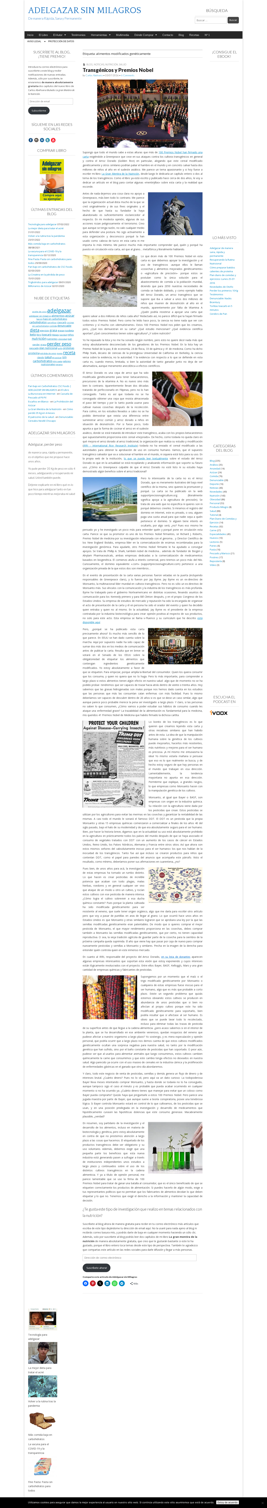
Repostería (216, 561)
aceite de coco (39, 311)
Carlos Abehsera (94, 75)
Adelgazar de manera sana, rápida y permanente (221, 252)
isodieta (69, 330)
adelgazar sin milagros (40, 316)
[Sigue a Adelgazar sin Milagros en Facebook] (30, 139)
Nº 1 (207, 35)
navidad (63, 334)
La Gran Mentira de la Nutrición (120, 173)
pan (70, 338)
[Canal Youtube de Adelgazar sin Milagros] (53, 139)
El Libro (43, 35)
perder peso (59, 344)
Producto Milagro (219, 507)
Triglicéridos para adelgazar (43, 282)
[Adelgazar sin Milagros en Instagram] (36, 139)
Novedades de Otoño (221, 286)
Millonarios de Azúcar (40, 286)
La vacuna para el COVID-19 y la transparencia (38, 1448)
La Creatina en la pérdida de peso (46, 274)
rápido (40, 357)
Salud (122, 64)
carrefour (52, 322)
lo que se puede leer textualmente (146, 458)
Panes (213, 545)
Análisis (214, 464)
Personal (215, 503)
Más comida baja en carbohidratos (46, 243)
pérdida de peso (48, 353)
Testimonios (78, 35)
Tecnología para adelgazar (42, 224)
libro (39, 334)
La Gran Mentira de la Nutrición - (45, 409)
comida (53, 326)
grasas (61, 330)
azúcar (69, 316)
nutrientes (52, 338)
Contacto (167, 35)
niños (71, 334)
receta (69, 352)
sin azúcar (57, 357)
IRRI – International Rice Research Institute (110, 445)
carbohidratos (38, 322)
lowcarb (47, 334)
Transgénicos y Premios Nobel (118, 70)
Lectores (214, 542)
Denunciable (217, 480)
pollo (60, 348)
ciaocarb (61, 322)
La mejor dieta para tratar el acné (46, 228)
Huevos (214, 538)
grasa (53, 330)
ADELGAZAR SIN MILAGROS (84, 10)
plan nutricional (48, 348)
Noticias (99, 64)
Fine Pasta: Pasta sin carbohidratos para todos (40, 1486)
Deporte (214, 484)
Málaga (55, 334)
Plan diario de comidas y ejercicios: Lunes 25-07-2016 (223, 279)
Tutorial (214, 514)
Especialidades (218, 534)
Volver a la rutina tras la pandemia (46, 236)
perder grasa (39, 344)
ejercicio (44, 330)
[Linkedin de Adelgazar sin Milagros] (41, 139)
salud (48, 357)
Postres (214, 557)
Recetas (194, 35)
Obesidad (215, 499)
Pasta (213, 549)
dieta (34, 330)
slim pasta (57, 361)
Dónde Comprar (143, 35)
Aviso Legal (34, 41)
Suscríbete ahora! (96, 1268)
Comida (214, 476)
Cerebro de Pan (218, 313)
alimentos (58, 315)
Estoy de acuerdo (228, 1502)
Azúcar (213, 472)
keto (33, 334)
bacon (40, 319)
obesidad (62, 339)
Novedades (216, 491)
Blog (181, 35)
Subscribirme (39, 110)
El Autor (57, 35)
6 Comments (127, 75)
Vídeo (213, 565)
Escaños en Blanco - (39, 401)
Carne (213, 530)
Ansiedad (215, 468)
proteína (34, 353)
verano (59, 364)
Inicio (30, 35)
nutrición (39, 338)
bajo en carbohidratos (55, 319)
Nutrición (111, 64)
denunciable (64, 325)
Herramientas (99, 35)
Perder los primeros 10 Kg (224, 290)
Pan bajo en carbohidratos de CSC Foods (50, 266)
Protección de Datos (61, 41)
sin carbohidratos (49, 359)
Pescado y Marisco (220, 553)
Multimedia (122, 35)
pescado (34, 348)
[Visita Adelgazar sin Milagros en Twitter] (47, 139)
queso (60, 353)
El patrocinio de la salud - (41, 417)
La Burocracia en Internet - (42, 393)
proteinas (68, 348)
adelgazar (59, 310)
